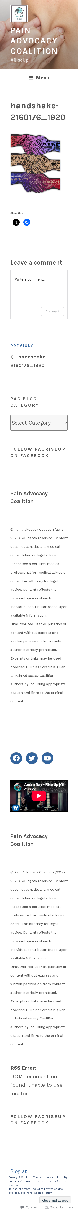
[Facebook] (16, 758)
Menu (42, 77)
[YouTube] (47, 758)
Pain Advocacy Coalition (34, 40)
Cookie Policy (43, 1192)
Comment (52, 311)
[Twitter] (32, 758)
